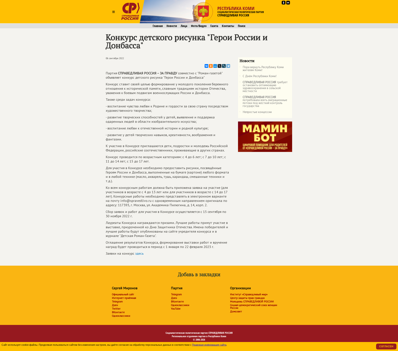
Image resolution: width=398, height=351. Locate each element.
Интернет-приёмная (124, 298)
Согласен (386, 346)
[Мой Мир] (215, 66)
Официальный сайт (123, 294)
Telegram (117, 301)
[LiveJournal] (224, 66)
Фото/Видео (199, 26)
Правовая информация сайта (209, 345)
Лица (184, 26)
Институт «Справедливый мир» (249, 294)
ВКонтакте (118, 312)
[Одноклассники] (211, 66)
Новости (172, 26)
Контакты (228, 26)
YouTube (175, 308)
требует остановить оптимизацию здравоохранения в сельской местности (264, 87)
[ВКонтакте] (206, 66)
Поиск (241, 26)
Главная (158, 26)
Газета (214, 26)
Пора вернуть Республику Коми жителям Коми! (262, 69)
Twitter (116, 308)
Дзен (115, 305)
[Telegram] (228, 66)
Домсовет (236, 311)
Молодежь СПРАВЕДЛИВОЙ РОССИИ (252, 301)
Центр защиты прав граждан (247, 298)
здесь (139, 253)
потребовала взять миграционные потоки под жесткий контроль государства (263, 102)
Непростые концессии (256, 112)
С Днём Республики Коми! (258, 77)
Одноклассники (121, 315)
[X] (219, 66)
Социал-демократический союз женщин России (253, 306)
